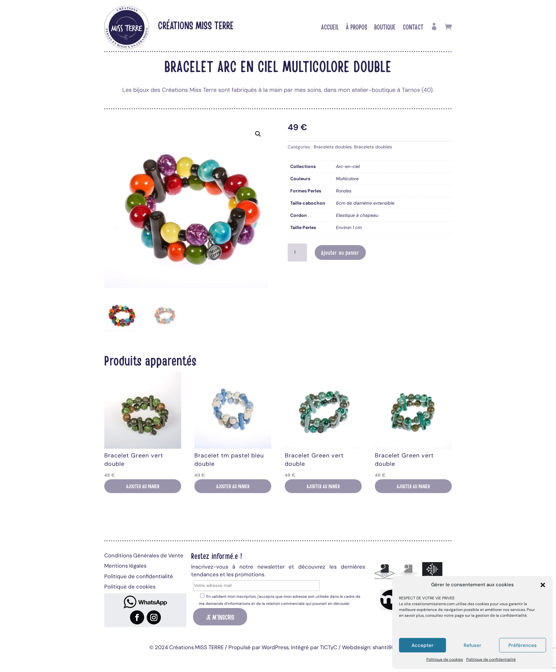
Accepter (422, 645)
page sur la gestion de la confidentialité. (491, 615)
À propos (356, 27)
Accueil (330, 27)
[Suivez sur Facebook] (137, 617)
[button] (543, 585)
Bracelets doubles (333, 147)
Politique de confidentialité (491, 659)
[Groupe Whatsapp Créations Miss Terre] (145, 602)
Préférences (522, 645)
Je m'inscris (220, 617)
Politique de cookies (444, 659)
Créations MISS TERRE (196, 24)
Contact (413, 27)
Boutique (385, 27)
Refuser (472, 645)
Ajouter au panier (340, 252)
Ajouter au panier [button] (142, 486)
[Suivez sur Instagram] (154, 617)
